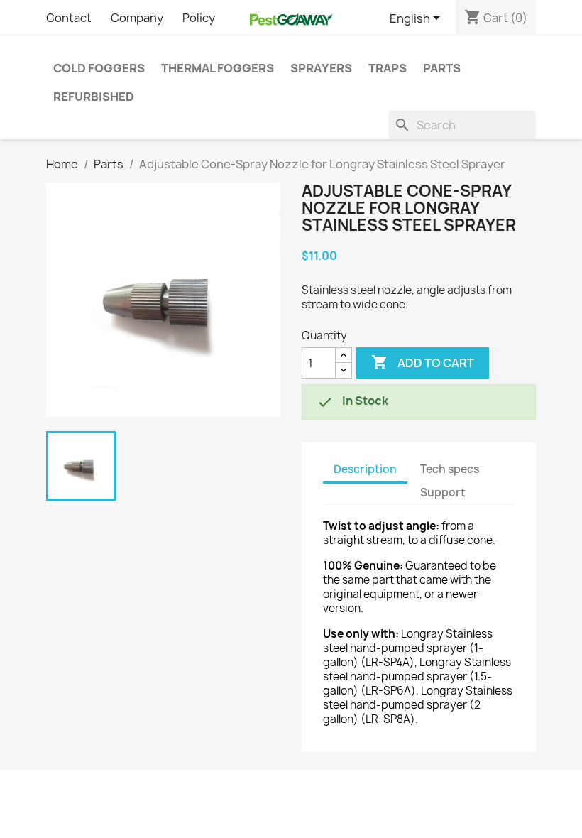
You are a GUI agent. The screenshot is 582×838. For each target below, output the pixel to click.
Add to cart (422, 362)
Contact (69, 18)
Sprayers (321, 68)
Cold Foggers (99, 68)
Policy (198, 18)
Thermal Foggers (217, 68)
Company (137, 18)
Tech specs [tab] (449, 469)
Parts (442, 68)
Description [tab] (365, 469)
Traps (387, 68)
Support (443, 492)
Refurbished (93, 96)
